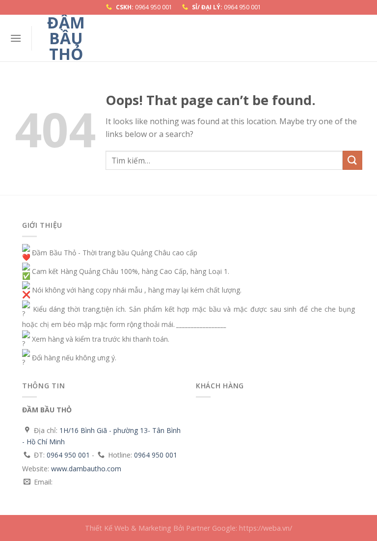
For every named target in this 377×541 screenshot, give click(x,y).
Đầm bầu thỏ (66, 38)
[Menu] (16, 38)
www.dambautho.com (86, 468)
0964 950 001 (153, 7)
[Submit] (352, 160)
